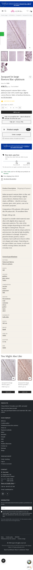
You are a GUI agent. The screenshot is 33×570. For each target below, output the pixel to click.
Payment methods (6, 430)
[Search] (5, 11)
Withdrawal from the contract (9, 425)
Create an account (6, 464)
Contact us (4, 446)
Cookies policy (5, 423)
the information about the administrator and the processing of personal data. (17, 515)
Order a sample (16, 134)
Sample (3, 437)
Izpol (4, 329)
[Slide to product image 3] (20, 56)
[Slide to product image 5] (4, 67)
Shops (2, 450)
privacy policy (6, 513)
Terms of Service (17, 547)
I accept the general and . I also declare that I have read (17, 514)
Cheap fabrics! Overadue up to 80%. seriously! (14, 406)
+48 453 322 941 (10, 486)
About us (3, 427)
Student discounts (6, 443)
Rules (2, 432)
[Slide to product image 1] (4, 56)
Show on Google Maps (7, 483)
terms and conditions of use (20, 511)
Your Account (6, 456)
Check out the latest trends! (9, 408)
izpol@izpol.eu (9, 489)
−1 (2, 107)
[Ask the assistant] (3, 561)
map (2, 441)
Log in (3, 461)
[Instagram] (3, 493)
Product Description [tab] (9, 188)
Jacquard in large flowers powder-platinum (23, 384)
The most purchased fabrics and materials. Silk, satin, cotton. (16, 411)
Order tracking (5, 459)
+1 (20, 107)
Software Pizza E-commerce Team (19, 549)
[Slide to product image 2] (12, 56)
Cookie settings (21, 538)
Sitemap (3, 448)
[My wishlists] (27, 11)
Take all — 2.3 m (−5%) (16, 122)
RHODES (3, 434)
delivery (3, 421)
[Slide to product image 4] (28, 56)
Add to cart (16, 112)
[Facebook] (7, 493)
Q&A (2, 439)
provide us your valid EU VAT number (22, 5)
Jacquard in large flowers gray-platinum (7, 384)
